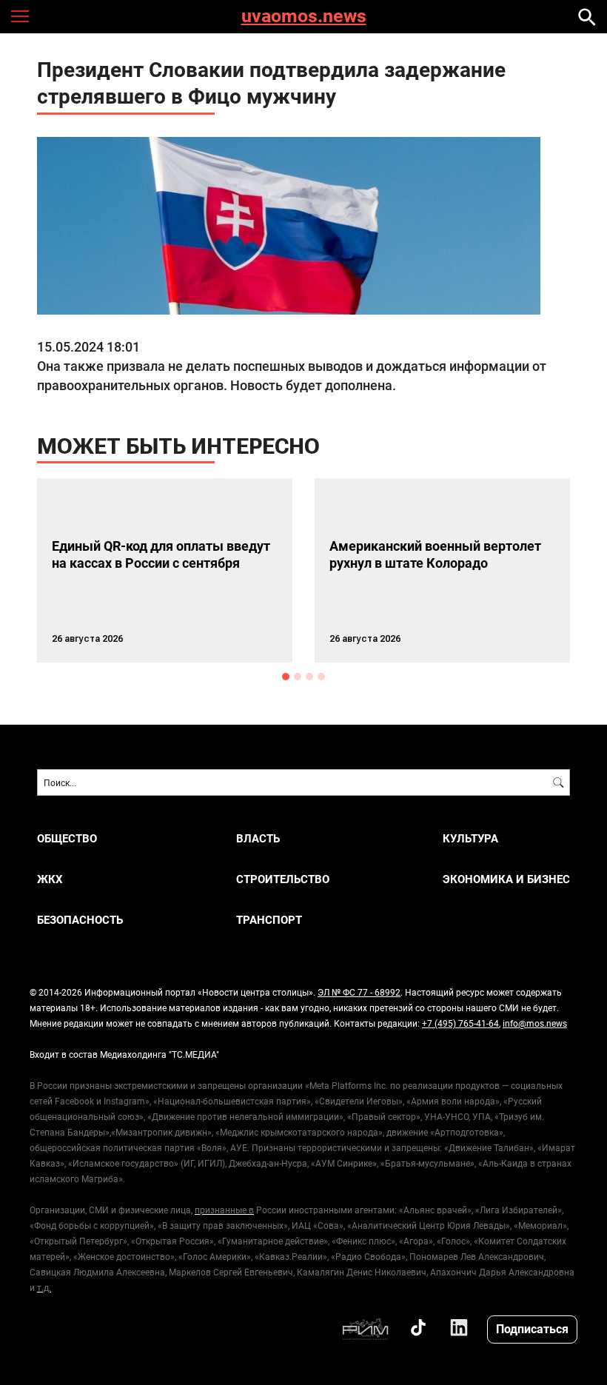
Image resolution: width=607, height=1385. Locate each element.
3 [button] (309, 676)
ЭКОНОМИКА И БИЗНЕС (506, 879)
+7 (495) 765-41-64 (460, 1023)
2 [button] (297, 676)
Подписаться (532, 1328)
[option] (165, 570)
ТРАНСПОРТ (269, 919)
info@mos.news (535, 1023)
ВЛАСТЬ (258, 838)
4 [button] (321, 676)
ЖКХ (50, 879)
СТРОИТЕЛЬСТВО (282, 879)
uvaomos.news (303, 16)
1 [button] (285, 676)
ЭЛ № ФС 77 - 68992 (359, 992)
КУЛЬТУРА (470, 838)
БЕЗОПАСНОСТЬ (80, 919)
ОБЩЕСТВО (67, 838)
